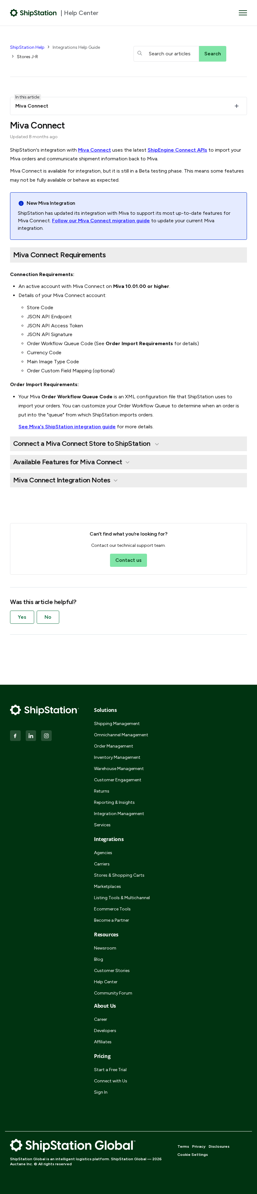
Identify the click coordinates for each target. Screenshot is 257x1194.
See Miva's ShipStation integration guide (67, 427)
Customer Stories (112, 970)
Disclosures (219, 1146)
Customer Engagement (117, 780)
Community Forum (113, 993)
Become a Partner (111, 920)
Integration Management (119, 813)
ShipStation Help (27, 47)
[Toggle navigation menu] (242, 13)
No (48, 617)
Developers (105, 1030)
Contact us (128, 560)
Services (102, 825)
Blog (98, 959)
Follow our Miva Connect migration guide (101, 221)
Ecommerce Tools (112, 909)
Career (100, 1019)
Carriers (102, 864)
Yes (22, 617)
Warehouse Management (119, 768)
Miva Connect (94, 150)
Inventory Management (117, 757)
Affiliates (103, 1042)
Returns (101, 791)
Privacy (199, 1146)
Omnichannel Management (121, 735)
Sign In (101, 1092)
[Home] (33, 13)
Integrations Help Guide (76, 47)
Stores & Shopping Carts (119, 875)
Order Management (113, 746)
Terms (183, 1146)
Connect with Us (110, 1081)
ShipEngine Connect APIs (177, 150)
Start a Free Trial (110, 1069)
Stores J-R (27, 56)
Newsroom (105, 948)
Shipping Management (117, 723)
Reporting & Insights (114, 802)
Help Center (106, 982)
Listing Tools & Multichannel (122, 897)
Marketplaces (107, 886)
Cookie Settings (192, 1154)
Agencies (103, 852)
